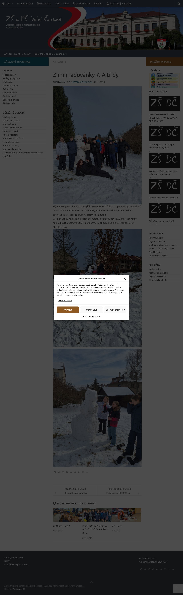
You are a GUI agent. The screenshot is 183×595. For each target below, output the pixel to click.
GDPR (97, 316)
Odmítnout (91, 309)
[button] (124, 278)
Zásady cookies (88, 316)
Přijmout (67, 309)
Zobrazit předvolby (115, 309)
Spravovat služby (65, 301)
